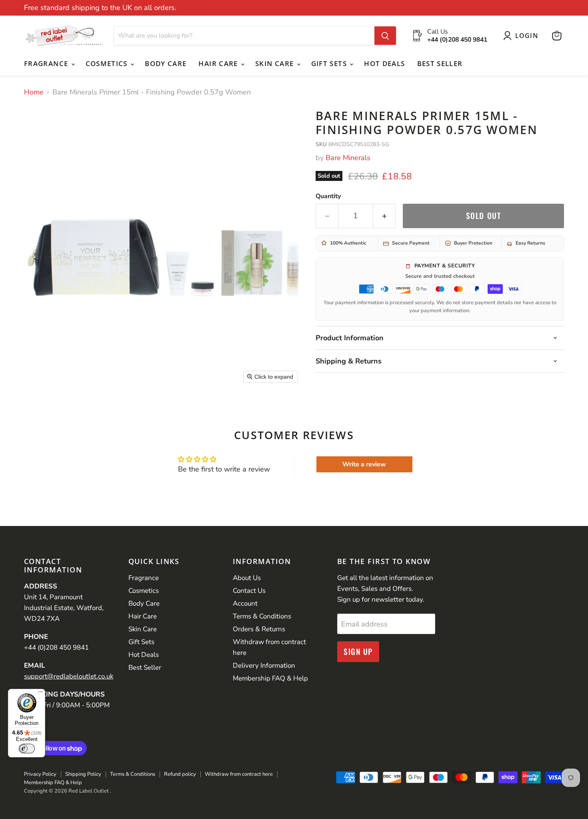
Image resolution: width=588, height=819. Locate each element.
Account (245, 603)
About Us (247, 577)
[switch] (27, 748)
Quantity (328, 196)
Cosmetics (108, 63)
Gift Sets (330, 63)
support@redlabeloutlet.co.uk (68, 676)
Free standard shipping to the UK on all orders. (100, 8)
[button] (522, 35)
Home (34, 92)
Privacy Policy (40, 774)
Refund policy (180, 774)
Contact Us (249, 590)
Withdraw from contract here (239, 774)
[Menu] (40, 694)
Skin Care (275, 63)
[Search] (385, 35)
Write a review (364, 464)
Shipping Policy (83, 774)
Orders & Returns (259, 629)
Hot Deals (384, 63)
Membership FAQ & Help (270, 678)
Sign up (358, 651)
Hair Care (219, 63)
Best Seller (440, 63)
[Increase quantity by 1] (384, 216)
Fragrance (47, 63)
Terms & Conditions (262, 616)
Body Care (165, 63)
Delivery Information (264, 665)
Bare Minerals (348, 158)
